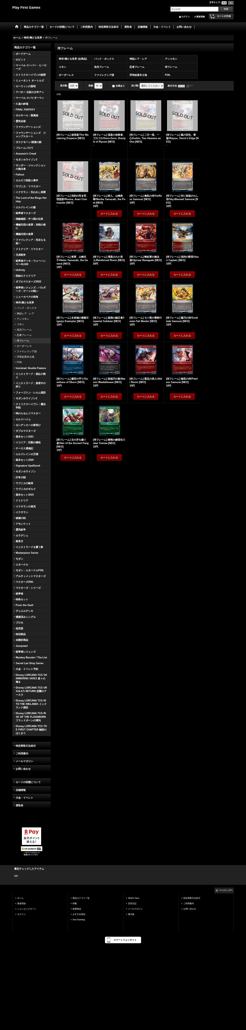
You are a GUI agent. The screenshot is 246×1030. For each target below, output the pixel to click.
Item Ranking (79, 919)
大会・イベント (24, 797)
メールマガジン (24, 761)
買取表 (19, 805)
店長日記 (132, 903)
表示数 (64, 85)
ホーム (20, 898)
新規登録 (200, 16)
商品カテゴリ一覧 (81, 898)
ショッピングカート (26, 909)
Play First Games (26, 7)
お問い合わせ (23, 768)
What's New (133, 898)
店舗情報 (21, 790)
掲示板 (131, 914)
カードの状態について (28, 782)
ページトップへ (226, 890)
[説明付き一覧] (191, 85)
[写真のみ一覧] (182, 85)
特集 (75, 903)
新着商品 (77, 909)
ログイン (185, 16)
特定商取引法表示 (26, 745)
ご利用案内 (22, 753)
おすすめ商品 (79, 914)
